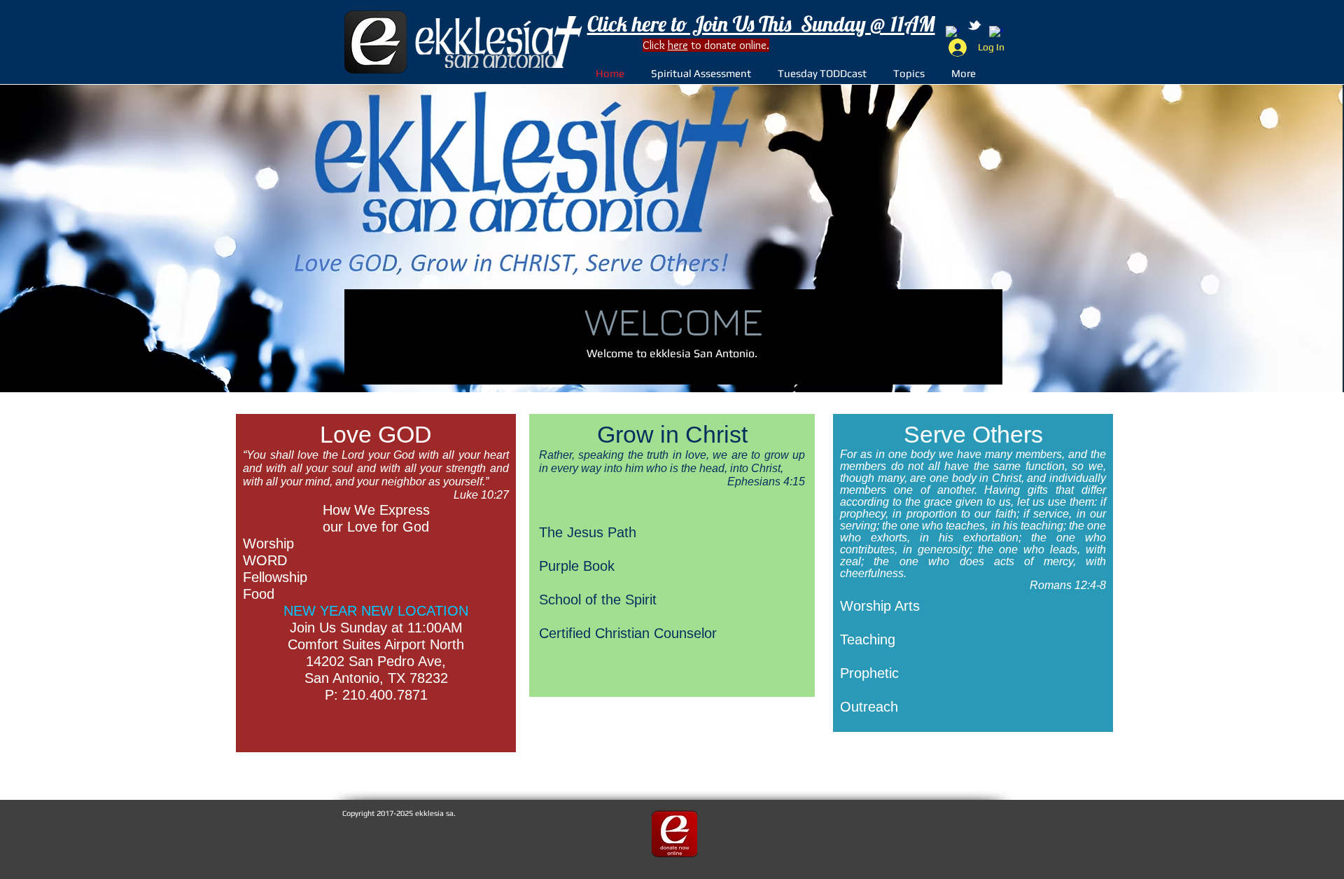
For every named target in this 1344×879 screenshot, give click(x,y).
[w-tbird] (974, 25)
